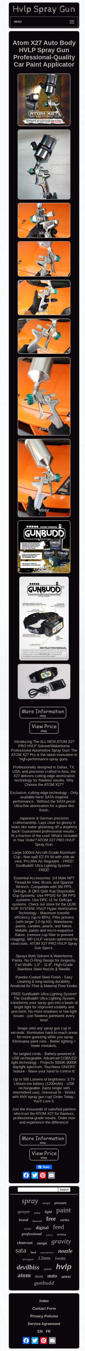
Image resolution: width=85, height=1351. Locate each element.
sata (20, 1250)
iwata (60, 1258)
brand (23, 1220)
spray (30, 1201)
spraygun (28, 1259)
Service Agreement (44, 1324)
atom (24, 1275)
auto (52, 1276)
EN (39, 1331)
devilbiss (28, 1267)
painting (61, 1234)
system (48, 1269)
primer (37, 1213)
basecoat (37, 1221)
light (48, 1212)
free (51, 1218)
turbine (27, 1228)
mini (39, 1276)
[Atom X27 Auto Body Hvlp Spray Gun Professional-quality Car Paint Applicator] (44, 100)
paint (63, 1210)
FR (48, 1331)
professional (32, 1234)
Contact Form (44, 1308)
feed (58, 1226)
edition (49, 1235)
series (64, 1220)
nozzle (65, 1251)
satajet (46, 1203)
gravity (61, 1241)
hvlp (63, 1266)
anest (66, 1277)
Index (44, 1301)
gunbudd (44, 1283)
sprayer (23, 1211)
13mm (44, 1258)
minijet (42, 1243)
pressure (60, 1203)
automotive (47, 1252)
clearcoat (24, 1242)
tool (33, 1252)
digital (42, 1227)
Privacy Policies (44, 1316)
